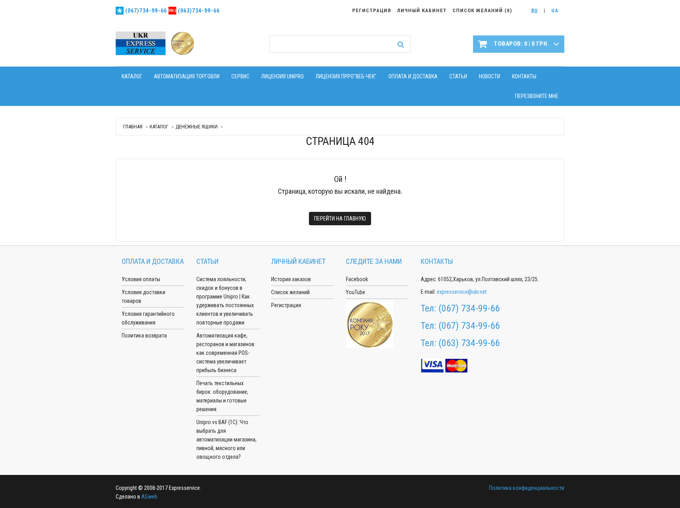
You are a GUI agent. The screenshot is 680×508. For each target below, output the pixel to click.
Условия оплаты (141, 279)
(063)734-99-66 (199, 10)
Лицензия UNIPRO (282, 76)
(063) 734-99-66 (469, 343)
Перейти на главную (340, 218)
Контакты (524, 76)
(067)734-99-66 (146, 10)
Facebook (357, 279)
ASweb (149, 496)
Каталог (132, 76)
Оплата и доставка (413, 76)
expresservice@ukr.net (462, 292)
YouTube (355, 292)
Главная (132, 127)
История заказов (291, 279)
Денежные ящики (197, 127)
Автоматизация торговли (187, 76)
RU (534, 10)
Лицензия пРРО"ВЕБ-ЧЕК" (346, 76)
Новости (489, 76)
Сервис (240, 76)
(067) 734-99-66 (469, 308)
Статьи (458, 76)
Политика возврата (144, 335)
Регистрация (286, 305)
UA (554, 10)
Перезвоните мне (536, 96)
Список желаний (290, 292)
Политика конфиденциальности (526, 488)
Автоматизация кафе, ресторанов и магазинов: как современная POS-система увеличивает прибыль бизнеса (225, 352)
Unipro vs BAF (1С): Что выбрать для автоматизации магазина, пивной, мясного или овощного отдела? (226, 439)
